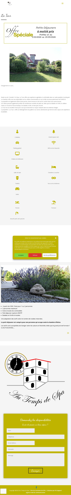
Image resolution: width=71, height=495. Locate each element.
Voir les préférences (49, 255)
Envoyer (35, 470)
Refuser (35, 255)
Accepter (21, 255)
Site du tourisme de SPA (38, 490)
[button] (56, 238)
